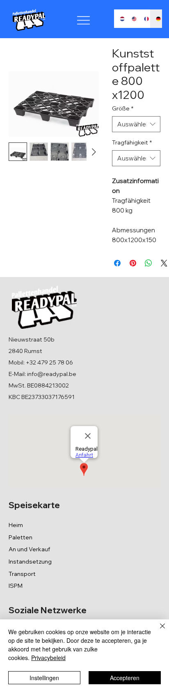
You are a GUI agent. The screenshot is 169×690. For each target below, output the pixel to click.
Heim (16, 525)
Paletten (20, 537)
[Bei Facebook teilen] (117, 263)
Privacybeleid (48, 657)
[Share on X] (164, 263)
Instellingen (44, 678)
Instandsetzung (30, 561)
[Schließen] (157, 631)
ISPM (16, 585)
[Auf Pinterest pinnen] (133, 263)
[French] (144, 18)
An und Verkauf (29, 549)
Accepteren (124, 678)
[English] (132, 18)
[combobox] (136, 124)
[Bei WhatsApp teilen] (148, 263)
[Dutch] (120, 18)
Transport (22, 574)
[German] (156, 18)
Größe (122, 108)
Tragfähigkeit (132, 142)
